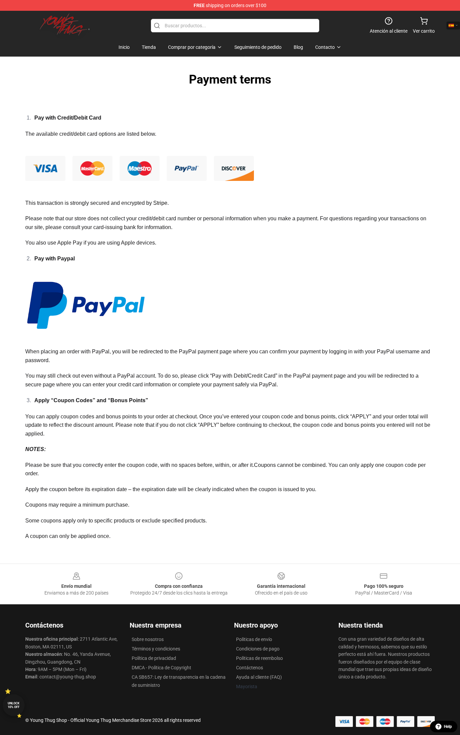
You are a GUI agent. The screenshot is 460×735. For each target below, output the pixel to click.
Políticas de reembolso (259, 658)
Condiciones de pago (258, 648)
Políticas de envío (254, 639)
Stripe (160, 203)
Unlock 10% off (14, 705)
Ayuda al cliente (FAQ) (259, 677)
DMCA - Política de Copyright (161, 667)
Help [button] (448, 726)
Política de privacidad (154, 658)
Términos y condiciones (156, 648)
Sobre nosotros (148, 639)
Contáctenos (249, 667)
